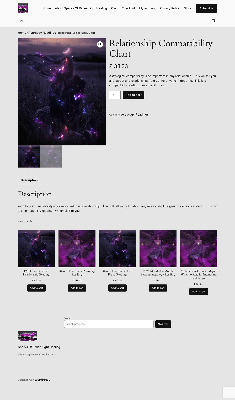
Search (68, 318)
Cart (114, 8)
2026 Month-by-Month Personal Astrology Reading (158, 272)
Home (22, 32)
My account (147, 8)
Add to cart (133, 95)
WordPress (42, 379)
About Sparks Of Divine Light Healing (81, 8)
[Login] (21, 20)
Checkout (128, 8)
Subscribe (206, 8)
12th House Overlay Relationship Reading (36, 272)
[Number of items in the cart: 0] (213, 20)
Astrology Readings (42, 32)
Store (187, 8)
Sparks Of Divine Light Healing (39, 347)
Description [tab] (29, 180)
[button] (100, 44)
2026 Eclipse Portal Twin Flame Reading (117, 272)
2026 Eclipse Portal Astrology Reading (77, 272)
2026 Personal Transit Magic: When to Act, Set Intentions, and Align (198, 274)
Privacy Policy (170, 8)
